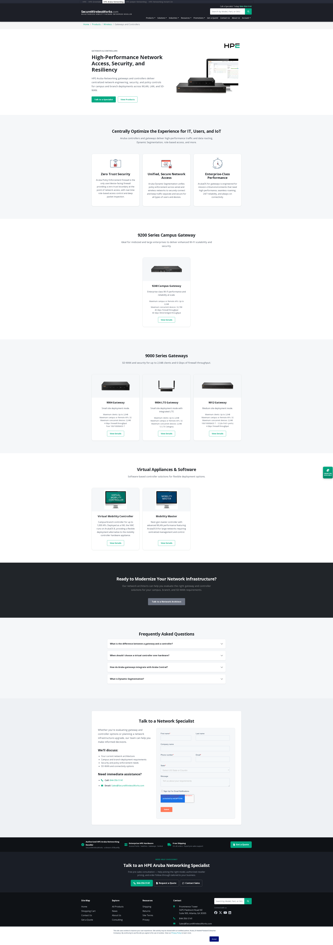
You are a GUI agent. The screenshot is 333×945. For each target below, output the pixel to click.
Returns (146, 911)
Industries (173, 18)
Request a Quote (167, 883)
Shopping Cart (88, 911)
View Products (128, 99)
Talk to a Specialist (103, 99)
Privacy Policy (176, 933)
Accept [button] (214, 939)
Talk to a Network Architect (166, 601)
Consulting (117, 919)
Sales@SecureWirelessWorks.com (127, 785)
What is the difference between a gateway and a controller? (141, 643)
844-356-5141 (246, 6)
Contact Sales (192, 883)
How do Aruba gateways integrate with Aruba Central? (139, 667)
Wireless (108, 24)
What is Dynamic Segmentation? (127, 678)
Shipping (147, 906)
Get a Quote (242, 844)
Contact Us (225, 18)
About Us (236, 18)
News (114, 911)
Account (245, 18)
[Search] (248, 901)
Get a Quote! (212, 18)
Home (86, 24)
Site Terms (148, 915)
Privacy (146, 919)
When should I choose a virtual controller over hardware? (139, 655)
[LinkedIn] (229, 912)
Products (150, 18)
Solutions (161, 18)
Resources (185, 18)
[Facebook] (215, 912)
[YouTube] (225, 912)
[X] (220, 912)
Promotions (198, 18)
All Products (118, 906)
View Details (166, 320)
